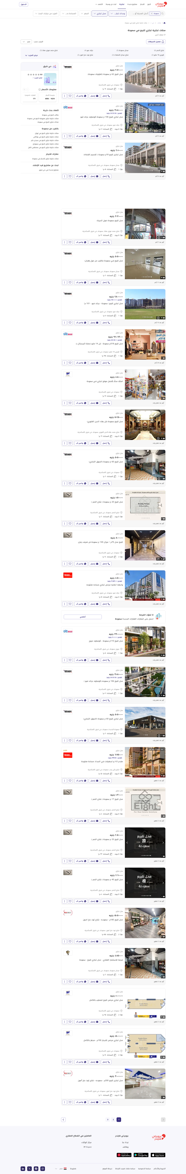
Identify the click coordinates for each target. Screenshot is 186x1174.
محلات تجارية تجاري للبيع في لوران (47, 133)
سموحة (156, 13)
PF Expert (87, 1147)
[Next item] (24, 89)
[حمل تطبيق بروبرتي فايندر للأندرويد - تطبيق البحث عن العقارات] (141, 1155)
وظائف (125, 1147)
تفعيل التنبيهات (154, 41)
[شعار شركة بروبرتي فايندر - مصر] (161, 4)
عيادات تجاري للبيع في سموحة (48, 122)
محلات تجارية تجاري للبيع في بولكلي (46, 136)
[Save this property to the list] (70, 96)
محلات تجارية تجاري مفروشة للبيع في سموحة (43, 118)
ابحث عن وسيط (111, 4)
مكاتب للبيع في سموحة (50, 115)
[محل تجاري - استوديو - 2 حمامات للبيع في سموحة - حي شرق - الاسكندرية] (113, 548)
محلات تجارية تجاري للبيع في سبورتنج (46, 143)
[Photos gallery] (145, 77)
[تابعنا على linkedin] (23, 1168)
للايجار (142, 4)
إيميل (92, 95)
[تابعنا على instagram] (42, 1168)
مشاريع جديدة (132, 4)
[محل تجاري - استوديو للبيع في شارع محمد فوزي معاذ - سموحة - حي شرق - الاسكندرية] (113, 227)
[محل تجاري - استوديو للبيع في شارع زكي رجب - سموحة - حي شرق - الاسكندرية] (113, 765)
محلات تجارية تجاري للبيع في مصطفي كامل (43, 147)
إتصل (104, 95)
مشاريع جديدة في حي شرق (49, 170)
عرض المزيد (33, 55)
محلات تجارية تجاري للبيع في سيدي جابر (45, 140)
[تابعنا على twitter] (29, 1168)
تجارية (121, 4)
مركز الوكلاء (86, 1142)
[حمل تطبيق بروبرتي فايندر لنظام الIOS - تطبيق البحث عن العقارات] (158, 1155)
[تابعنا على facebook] (36, 1168)
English (73, 1168)
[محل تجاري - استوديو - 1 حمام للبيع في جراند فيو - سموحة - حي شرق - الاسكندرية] (113, 307)
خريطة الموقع (107, 1168)
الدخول (23, 4)
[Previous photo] (127, 77)
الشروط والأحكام (160, 1168)
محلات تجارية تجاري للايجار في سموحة (45, 158)
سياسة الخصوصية (144, 1168)
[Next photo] (163, 77)
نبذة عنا (125, 1142)
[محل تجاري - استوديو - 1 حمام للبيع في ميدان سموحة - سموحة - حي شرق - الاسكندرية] (113, 161)
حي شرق (151, 23)
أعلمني (83, 616)
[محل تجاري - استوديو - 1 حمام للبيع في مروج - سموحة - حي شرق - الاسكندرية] (113, 645)
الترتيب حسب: (38, 41)
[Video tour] (159, 91)
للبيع (149, 4)
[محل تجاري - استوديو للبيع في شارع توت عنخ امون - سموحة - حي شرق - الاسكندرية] (113, 1087)
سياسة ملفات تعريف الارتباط (125, 1168)
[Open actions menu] (64, 96)
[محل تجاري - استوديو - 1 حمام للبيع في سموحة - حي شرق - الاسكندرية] (113, 80)
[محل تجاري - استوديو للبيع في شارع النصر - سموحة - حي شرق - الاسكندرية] (113, 508)
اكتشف (100, 4)
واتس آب (79, 95)
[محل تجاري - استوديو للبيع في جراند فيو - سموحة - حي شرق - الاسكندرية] (113, 121)
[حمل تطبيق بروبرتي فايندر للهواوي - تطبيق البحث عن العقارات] (124, 1155)
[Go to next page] (63, 1119)
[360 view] (158, 559)
